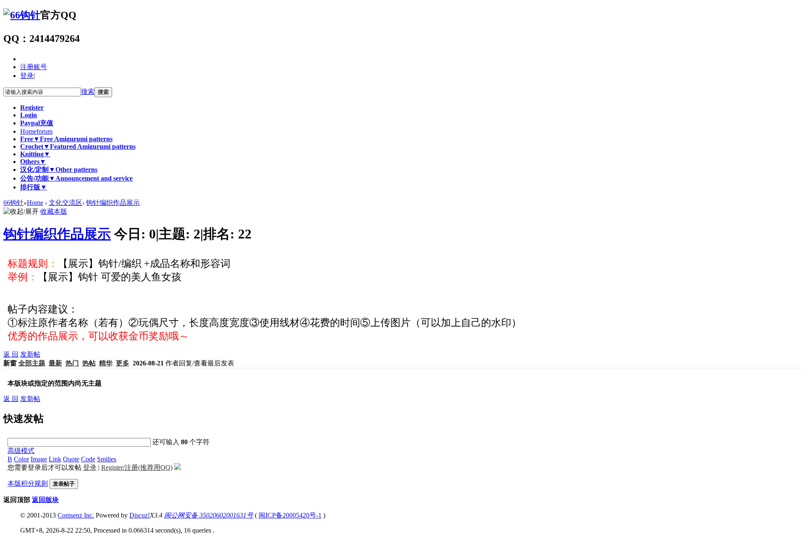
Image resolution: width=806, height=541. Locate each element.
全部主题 (31, 363)
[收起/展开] (21, 211)
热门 (72, 363)
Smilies (106, 459)
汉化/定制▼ (58, 169)
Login (28, 115)
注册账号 (33, 66)
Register (32, 107)
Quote (71, 459)
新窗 (10, 363)
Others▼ (33, 161)
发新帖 (30, 354)
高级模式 (21, 450)
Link (55, 459)
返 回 (10, 354)
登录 (27, 75)
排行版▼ (33, 187)
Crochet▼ (78, 146)
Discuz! (139, 515)
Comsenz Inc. (76, 515)
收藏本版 (53, 211)
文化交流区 (65, 202)
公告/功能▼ (76, 178)
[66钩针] (21, 15)
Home (36, 131)
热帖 (89, 363)
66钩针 (13, 202)
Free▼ (66, 138)
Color (21, 459)
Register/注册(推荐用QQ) (137, 467)
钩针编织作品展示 (113, 202)
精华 (106, 363)
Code (88, 459)
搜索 (87, 91)
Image (39, 459)
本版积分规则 (28, 483)
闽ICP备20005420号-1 (290, 515)
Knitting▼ (35, 154)
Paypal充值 (36, 123)
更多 (122, 363)
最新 (55, 363)
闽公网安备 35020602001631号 (208, 515)
